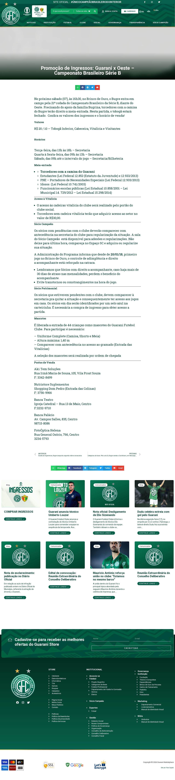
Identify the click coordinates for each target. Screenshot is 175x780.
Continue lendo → (15, 519)
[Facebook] (17, 702)
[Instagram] (23, 702)
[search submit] (95, 11)
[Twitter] (28, 702)
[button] (77, 87)
